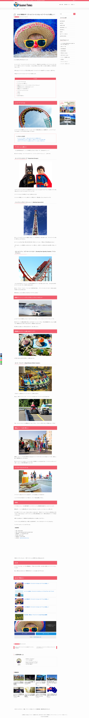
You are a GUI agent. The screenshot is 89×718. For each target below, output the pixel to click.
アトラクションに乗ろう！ (22, 83)
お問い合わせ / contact (64, 55)
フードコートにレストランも (22, 90)
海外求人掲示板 (63, 36)
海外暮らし (63, 29)
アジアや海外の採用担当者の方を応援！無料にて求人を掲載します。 (68, 44)
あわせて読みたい (20, 95)
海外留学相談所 (63, 50)
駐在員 (62, 23)
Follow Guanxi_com (37, 637)
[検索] (74, 0)
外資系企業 (63, 21)
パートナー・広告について (65, 63)
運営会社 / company (26, 714)
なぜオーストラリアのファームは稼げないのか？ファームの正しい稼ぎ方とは (30, 140)
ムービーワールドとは (21, 81)
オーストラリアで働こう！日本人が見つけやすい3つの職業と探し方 (29, 138)
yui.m (19, 664)
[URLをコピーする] (1, 364)
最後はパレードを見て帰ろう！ (23, 88)
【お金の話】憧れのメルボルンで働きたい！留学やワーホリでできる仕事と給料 (31, 139)
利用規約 (62, 59)
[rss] (73, 0)
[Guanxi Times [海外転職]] (23, 4)
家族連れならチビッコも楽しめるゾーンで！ (25, 86)
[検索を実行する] (74, 14)
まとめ (18, 93)
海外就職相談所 (63, 48)
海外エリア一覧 (63, 46)
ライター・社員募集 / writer (65, 57)
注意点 (18, 92)
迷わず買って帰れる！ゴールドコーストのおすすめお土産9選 (35, 614)
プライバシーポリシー (64, 61)
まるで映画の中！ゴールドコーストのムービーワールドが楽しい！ (36, 583)
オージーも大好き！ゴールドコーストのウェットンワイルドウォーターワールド (39, 591)
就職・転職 (63, 25)
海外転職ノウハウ (64, 27)
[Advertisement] (67, 82)
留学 (61, 31)
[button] (1, 354)
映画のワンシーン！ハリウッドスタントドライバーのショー (28, 85)
